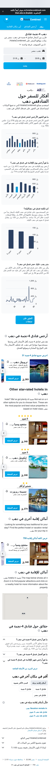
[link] (25, 320)
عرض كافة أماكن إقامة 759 (35, 538)
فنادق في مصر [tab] (40, 695)
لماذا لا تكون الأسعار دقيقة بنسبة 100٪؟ (28, 747)
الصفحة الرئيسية (43, 759)
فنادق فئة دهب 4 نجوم (38, 712)
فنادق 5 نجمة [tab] (26, 689)
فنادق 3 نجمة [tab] (41, 689)
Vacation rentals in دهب (36, 708)
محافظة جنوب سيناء (16, 759)
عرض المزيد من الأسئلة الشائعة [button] (25, 668)
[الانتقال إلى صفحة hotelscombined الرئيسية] (30, 19)
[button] (3, 11)
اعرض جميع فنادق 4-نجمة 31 (35, 355)
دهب (37, 765)
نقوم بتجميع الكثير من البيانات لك (31, 742)
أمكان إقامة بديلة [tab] (39, 683)
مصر (33, 759)
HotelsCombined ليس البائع (33, 737)
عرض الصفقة (13, 378)
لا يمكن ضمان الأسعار (35, 730)
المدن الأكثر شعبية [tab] (21, 683)
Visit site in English (24, 12)
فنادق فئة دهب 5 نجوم (38, 715)
